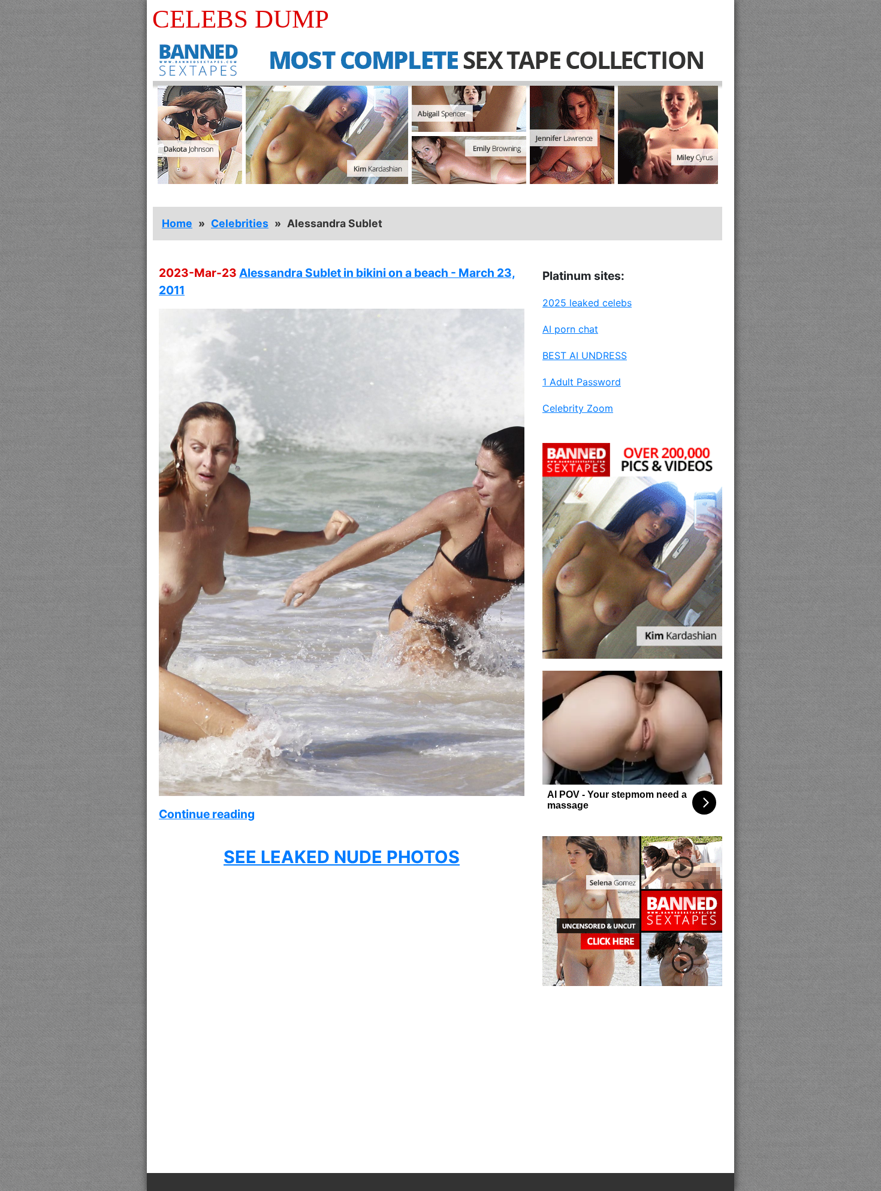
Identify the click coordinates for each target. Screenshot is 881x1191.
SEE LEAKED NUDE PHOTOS (342, 856)
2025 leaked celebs (587, 303)
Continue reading (207, 814)
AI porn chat (570, 329)
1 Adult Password (581, 382)
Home (177, 223)
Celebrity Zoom (577, 408)
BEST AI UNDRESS (584, 355)
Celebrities (239, 223)
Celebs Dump (240, 19)
